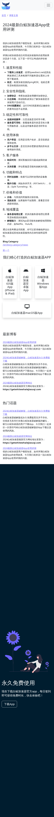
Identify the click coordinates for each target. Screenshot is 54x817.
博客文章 (13, 15)
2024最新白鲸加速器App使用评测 (19, 342)
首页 (4, 15)
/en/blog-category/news (15, 244)
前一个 (6, 250)
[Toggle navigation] (48, 5)
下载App (9, 704)
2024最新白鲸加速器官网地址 (17, 382)
